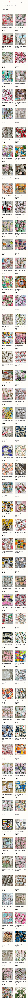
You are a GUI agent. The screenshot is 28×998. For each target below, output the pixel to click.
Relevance (5, 12)
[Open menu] (2, 2)
